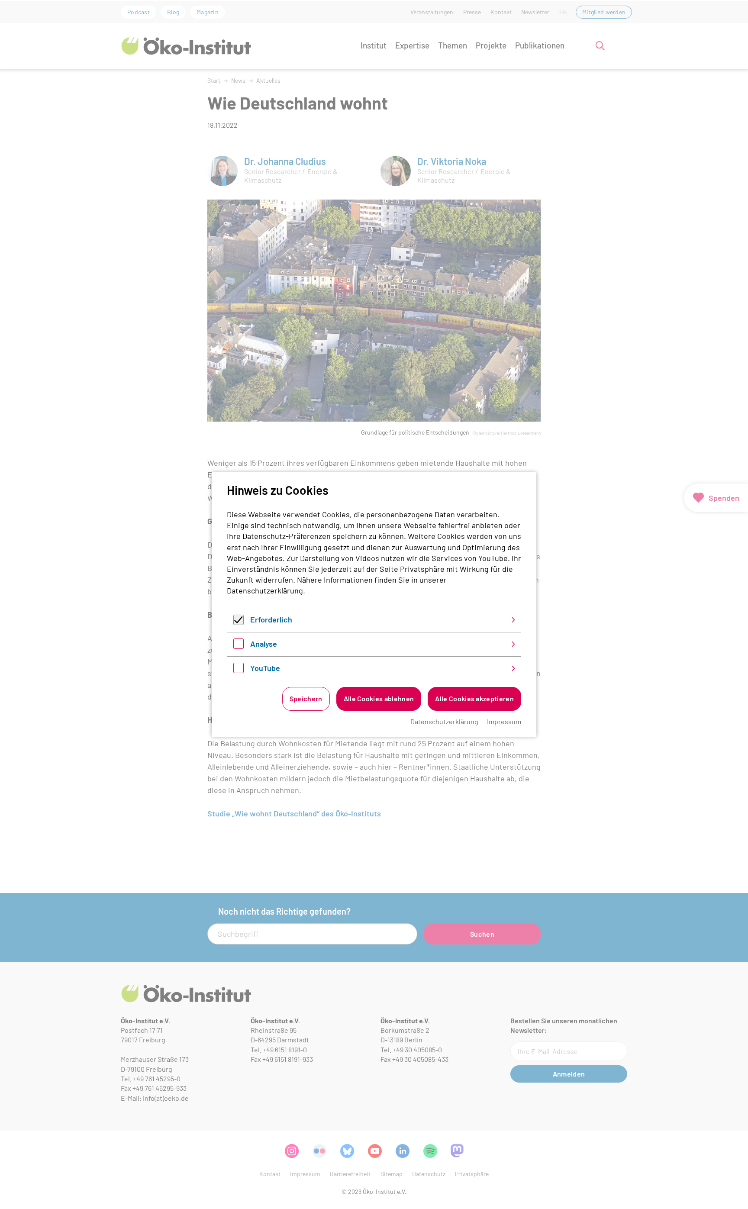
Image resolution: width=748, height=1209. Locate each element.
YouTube (265, 668)
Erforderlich (271, 619)
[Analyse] (238, 646)
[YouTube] (238, 670)
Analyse (263, 643)
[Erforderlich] (238, 622)
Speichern (306, 698)
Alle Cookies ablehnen (379, 698)
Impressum (504, 721)
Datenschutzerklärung (265, 590)
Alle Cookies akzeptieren (474, 698)
